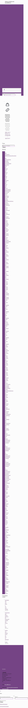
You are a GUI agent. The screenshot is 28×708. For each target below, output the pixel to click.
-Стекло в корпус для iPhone (6, 556)
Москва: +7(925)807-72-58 (9, 1)
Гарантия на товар (5, 688)
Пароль (16, 696)
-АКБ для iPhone (6, 171)
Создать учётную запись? (4, 706)
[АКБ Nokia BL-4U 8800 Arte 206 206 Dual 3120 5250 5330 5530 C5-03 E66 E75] (7, 99)
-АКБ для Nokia (6, 175)
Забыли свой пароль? (3, 704)
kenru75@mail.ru (8, 2)
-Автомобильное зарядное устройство (8, 161)
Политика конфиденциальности (12, 687)
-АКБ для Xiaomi (6, 187)
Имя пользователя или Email (5, 696)
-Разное (6, 488)
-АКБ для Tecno (6, 183)
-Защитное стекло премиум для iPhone (7, 353)
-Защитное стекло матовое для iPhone (7, 347)
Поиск (4, 147)
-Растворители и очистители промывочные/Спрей (7, 549)
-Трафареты (7, 563)
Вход (2, 702)
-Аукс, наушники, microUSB (7, 196)
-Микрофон (7, 476)
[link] (15, 94)
